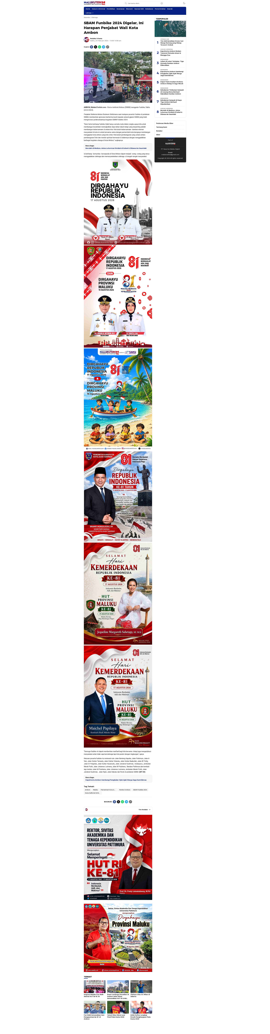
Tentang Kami (161, 127)
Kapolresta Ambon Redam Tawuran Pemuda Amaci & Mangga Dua (170, 53)
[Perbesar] (118, 101)
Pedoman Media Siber (164, 123)
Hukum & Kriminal (98, 9)
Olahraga (94, 17)
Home (88, 9)
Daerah (170, 9)
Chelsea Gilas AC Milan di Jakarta (140, 995)
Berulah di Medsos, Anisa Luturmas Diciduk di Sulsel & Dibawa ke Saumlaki (116, 148)
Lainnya (88, 13)
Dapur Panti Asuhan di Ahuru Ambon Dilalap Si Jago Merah (171, 83)
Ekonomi (129, 9)
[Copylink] (107, 47)
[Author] (86, 39)
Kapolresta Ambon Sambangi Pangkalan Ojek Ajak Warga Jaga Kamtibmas (116, 780)
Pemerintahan (160, 9)
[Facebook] (91, 47)
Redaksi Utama (96, 38)
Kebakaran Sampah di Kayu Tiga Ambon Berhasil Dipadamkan (171, 102)
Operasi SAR (139, 9)
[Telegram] (103, 47)
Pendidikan (111, 9)
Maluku (95, 790)
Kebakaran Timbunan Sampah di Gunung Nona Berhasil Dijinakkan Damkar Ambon (172, 92)
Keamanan (120, 9)
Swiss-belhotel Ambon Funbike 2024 (93, 793)
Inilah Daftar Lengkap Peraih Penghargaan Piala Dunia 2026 (140, 1017)
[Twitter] (95, 47)
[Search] (162, 3)
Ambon (87, 790)
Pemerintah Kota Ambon (109, 790)
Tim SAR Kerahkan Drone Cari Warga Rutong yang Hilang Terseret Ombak (171, 43)
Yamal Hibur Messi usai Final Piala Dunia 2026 (116, 1016)
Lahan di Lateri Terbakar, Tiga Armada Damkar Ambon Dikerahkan (172, 63)
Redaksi (159, 131)
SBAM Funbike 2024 (140, 790)
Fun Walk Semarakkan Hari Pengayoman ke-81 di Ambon (94, 1017)
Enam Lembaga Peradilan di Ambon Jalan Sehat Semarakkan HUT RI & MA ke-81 (118, 997)
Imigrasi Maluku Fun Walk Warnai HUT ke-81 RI (93, 995)
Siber (158, 135)
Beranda (87, 17)
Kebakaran (149, 9)
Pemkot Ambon (124, 790)
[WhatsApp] (99, 47)
